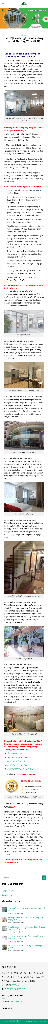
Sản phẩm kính (8, 891)
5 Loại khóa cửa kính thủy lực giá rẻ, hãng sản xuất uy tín (25, 937)
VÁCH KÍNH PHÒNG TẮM (17, 765)
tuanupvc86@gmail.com (15, 989)
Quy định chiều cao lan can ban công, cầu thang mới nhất (25, 919)
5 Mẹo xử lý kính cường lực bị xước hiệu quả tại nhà (26, 909)
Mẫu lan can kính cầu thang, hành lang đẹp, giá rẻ (26, 947)
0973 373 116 (17, 985)
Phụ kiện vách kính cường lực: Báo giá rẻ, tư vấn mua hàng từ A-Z (26, 928)
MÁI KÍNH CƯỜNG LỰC (16, 761)
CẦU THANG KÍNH (14, 753)
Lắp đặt (24, 35)
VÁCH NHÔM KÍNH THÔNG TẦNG (20, 769)
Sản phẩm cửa (8, 895)
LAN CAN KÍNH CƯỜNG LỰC (18, 757)
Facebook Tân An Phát (27, 774)
